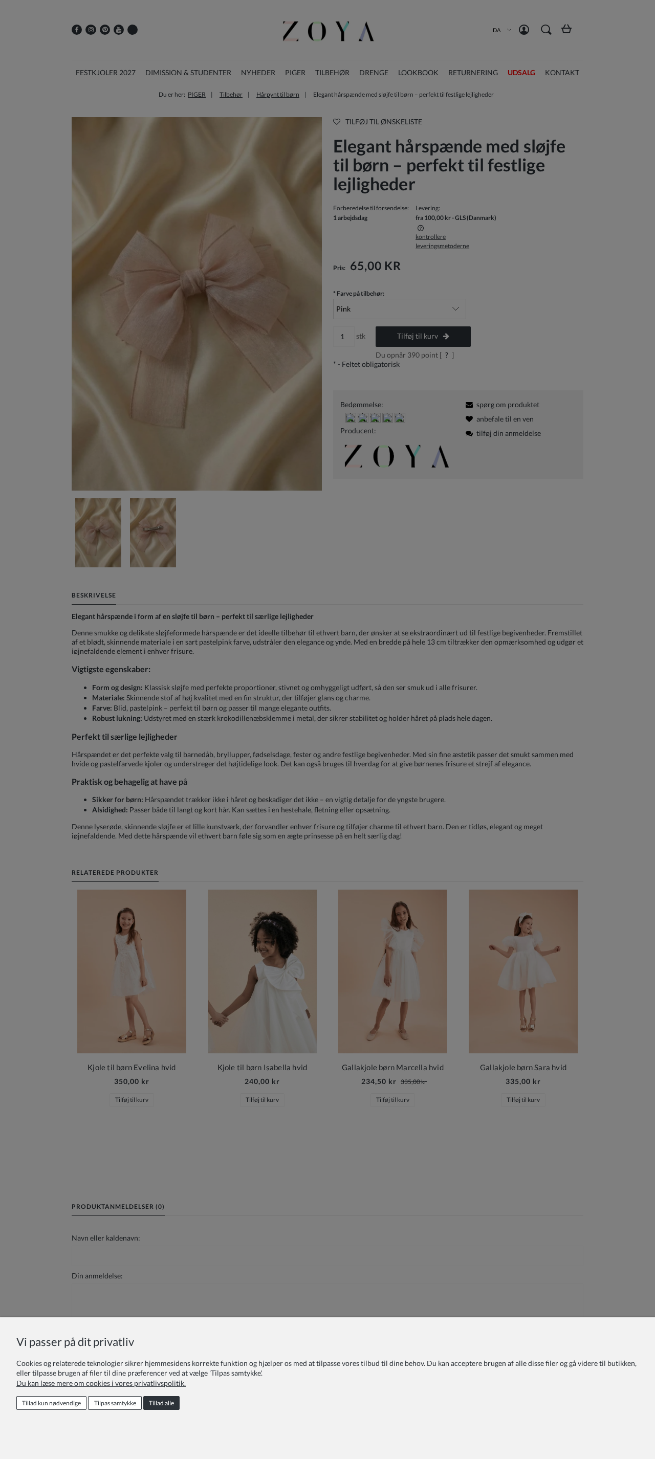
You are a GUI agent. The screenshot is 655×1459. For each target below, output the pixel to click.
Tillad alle (161, 1403)
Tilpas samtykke (115, 1403)
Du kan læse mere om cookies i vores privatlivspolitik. (101, 1383)
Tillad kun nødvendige (51, 1403)
